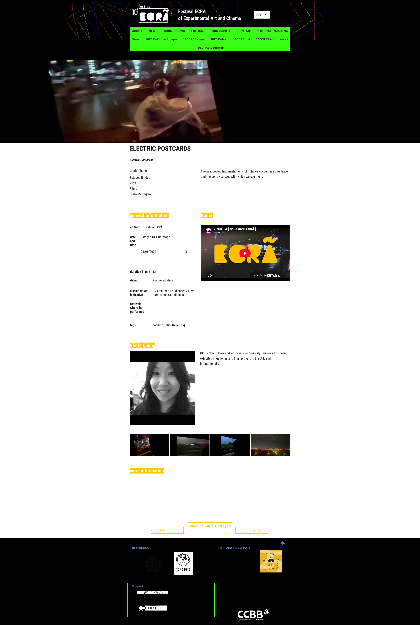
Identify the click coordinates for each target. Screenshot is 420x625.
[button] (210, 525)
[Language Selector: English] (262, 15)
